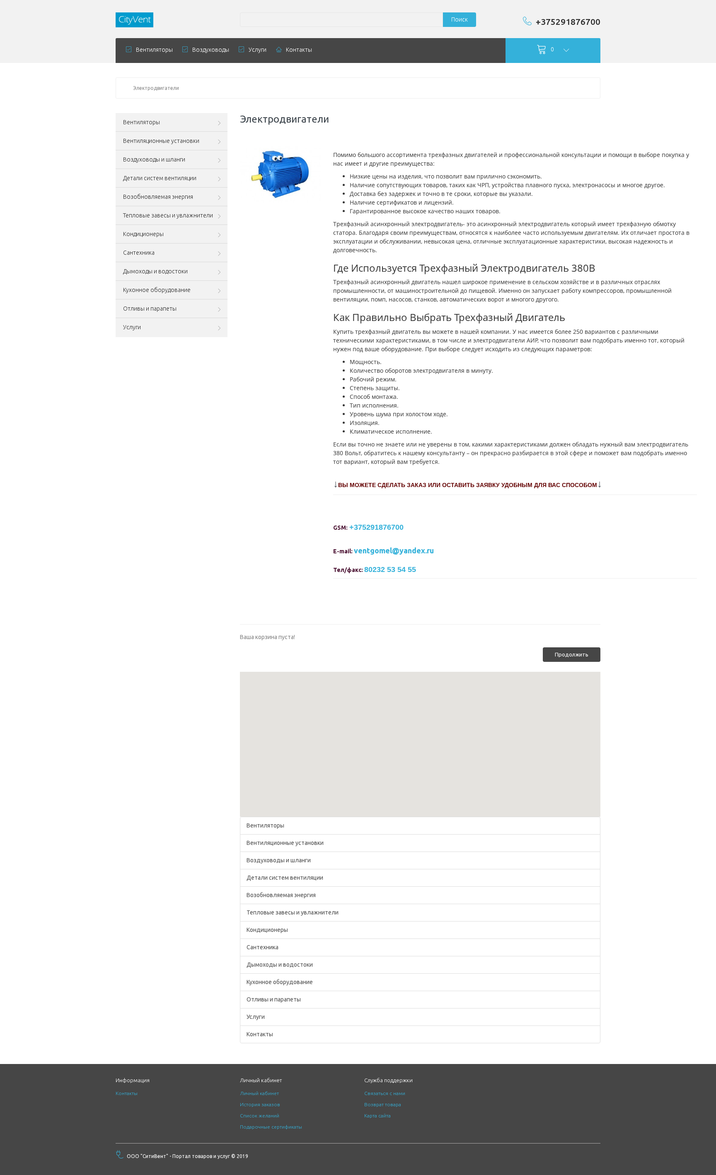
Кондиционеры (267, 929)
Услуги (256, 1016)
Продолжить (571, 654)
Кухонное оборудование (280, 982)
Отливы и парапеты (274, 999)
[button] (420, 739)
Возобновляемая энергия (281, 895)
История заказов (260, 1104)
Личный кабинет (259, 1093)
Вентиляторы (265, 825)
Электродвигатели (156, 88)
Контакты (260, 1034)
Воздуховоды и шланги (279, 860)
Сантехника (262, 947)
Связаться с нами (384, 1093)
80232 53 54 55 (390, 569)
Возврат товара (382, 1104)
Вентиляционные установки (285, 843)
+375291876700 (568, 22)
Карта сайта (377, 1115)
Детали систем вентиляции (285, 877)
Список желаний (259, 1115)
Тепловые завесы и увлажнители (293, 912)
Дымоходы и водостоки (280, 964)
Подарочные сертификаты (271, 1126)
